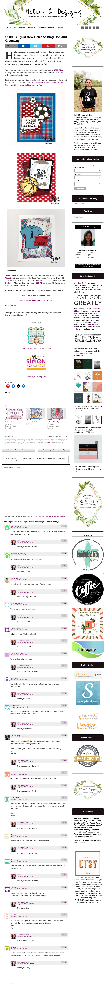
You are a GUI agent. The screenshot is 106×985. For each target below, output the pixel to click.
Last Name (87, 181)
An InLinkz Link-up (12, 305)
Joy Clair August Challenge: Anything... (56, 450)
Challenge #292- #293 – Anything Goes (36, 348)
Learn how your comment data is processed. (49, 517)
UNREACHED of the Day (88, 227)
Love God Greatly (19, 27)
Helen (49, 300)
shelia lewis (14, 526)
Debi (12, 887)
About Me (8, 27)
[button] (78, 364)
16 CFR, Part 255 (46, 442)
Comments (11, 46)
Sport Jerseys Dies (35, 85)
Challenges (60, 27)
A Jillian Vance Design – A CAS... (14, 450)
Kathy (49, 295)
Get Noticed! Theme (27, 983)
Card (12, 436)
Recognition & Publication (46, 27)
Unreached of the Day (83, 264)
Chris (39, 300)
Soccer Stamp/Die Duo (34, 82)
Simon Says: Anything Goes (36, 376)
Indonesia (92, 250)
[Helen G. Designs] (53, 12)
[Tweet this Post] (36, 46)
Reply (64, 526)
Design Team (31, 27)
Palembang (83, 250)
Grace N (13, 798)
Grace (29, 295)
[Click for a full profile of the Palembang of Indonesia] (88, 246)
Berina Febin (14, 578)
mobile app (97, 264)
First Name (87, 174)
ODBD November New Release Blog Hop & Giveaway (12, 422)
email (92, 264)
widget (91, 266)
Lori (44, 300)
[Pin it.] (48, 46)
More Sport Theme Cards (34, 420)
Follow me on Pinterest (86, 27)
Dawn (28, 300)
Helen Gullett (21, 541)
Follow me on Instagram (90, 27)
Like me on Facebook (82, 27)
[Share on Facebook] (24, 46)
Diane (12, 678)
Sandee (42, 295)
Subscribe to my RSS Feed (97, 27)
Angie (35, 295)
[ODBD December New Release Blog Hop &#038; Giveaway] (56, 413)
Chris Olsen (14, 915)
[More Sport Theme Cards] (35, 413)
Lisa (34, 300)
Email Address (87, 167)
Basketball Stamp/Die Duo (54, 82)
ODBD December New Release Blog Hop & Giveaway (54, 422)
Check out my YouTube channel (94, 27)
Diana (22, 300)
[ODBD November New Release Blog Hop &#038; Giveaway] (14, 413)
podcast (85, 266)
